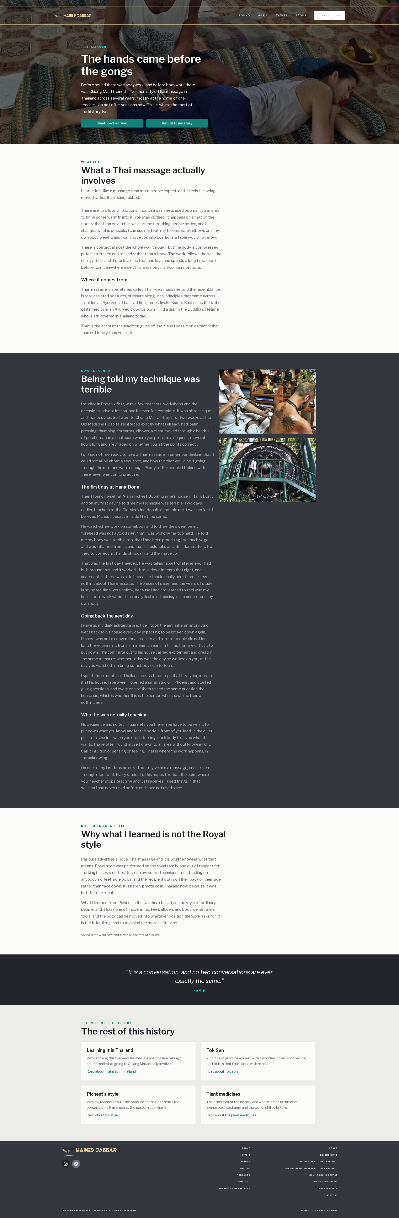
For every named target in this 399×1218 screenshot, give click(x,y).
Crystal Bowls (327, 1188)
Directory (330, 1195)
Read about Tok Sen (222, 1071)
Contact (244, 1181)
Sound (244, 15)
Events (282, 15)
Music (263, 15)
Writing (245, 1168)
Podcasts (243, 1175)
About (301, 15)
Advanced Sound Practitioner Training (311, 1168)
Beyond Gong (328, 1155)
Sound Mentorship (325, 1181)
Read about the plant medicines (231, 1115)
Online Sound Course (323, 1175)
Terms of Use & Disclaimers (319, 1210)
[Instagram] (66, 1164)
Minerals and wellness (234, 1188)
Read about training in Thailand (111, 1071)
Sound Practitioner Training (317, 1161)
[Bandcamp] (76, 1164)
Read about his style (102, 1115)
